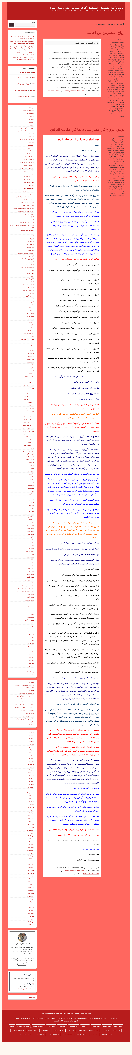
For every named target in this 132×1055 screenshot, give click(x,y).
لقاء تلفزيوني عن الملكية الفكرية (26, 699)
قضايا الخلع (31, 520)
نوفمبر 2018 (31, 784)
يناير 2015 (31, 859)
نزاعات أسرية (30, 629)
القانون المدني (107, 1026)
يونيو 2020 (31, 761)
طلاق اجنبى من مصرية (28, 474)
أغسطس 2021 (30, 747)
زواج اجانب (118, 85)
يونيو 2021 (31, 752)
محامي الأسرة (30, 577)
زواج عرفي (112, 93)
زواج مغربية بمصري (29, 439)
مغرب (32, 611)
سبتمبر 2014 (31, 870)
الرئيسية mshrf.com (107, 1034)
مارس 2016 (31, 833)
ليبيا (33, 554)
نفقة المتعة (31, 651)
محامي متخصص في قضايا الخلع (26, 586)
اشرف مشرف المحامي (115, 53)
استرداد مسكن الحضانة (28, 188)
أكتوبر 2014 (31, 867)
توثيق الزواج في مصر (29, 333)
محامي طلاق (31, 583)
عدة (33, 482)
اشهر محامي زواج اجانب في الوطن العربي (116, 57)
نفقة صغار (31, 660)
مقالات (32, 614)
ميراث (32, 626)
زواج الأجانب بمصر (115, 163)
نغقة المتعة (31, 634)
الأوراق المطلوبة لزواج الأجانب (26, 222)
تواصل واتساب (22, 964)
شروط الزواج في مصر (114, 110)
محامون (32, 563)
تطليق (32, 325)
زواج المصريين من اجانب (105, 33)
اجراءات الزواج (30, 153)
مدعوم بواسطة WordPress (48, 1013)
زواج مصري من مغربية (28, 434)
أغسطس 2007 (30, 896)
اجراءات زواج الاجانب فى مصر (26, 168)
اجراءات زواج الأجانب (119, 46)
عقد (33, 491)
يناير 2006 (31, 925)
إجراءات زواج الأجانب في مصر (26, 139)
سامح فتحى (32, 90)
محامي (122, 113)
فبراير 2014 (31, 873)
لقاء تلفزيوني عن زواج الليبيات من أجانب (24, 704)
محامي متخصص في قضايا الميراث (25, 591)
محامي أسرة (31, 571)
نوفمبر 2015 (31, 844)
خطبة (32, 365)
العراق (32, 276)
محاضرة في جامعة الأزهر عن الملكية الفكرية (23, 716)
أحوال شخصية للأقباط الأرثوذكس (26, 131)
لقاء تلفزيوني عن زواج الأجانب (26, 701)
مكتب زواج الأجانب (112, 113)
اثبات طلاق (31, 151)
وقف (33, 674)
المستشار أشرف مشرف (28, 290)
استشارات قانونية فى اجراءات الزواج (25, 197)
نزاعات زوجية (30, 631)
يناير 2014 (31, 876)
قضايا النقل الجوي (39, 1034)
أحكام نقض (31, 122)
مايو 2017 (31, 827)
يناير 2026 (31, 732)
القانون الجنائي (118, 1026)
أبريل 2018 (31, 804)
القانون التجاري (96, 1026)
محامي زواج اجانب (29, 580)
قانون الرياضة (85, 1026)
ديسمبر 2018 (30, 781)
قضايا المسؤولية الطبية (25, 1034)
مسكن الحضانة (30, 603)
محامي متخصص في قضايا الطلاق (26, 588)
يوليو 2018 (31, 795)
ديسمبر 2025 (30, 735)
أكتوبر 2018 (31, 787)
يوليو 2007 (31, 899)
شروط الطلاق (30, 454)
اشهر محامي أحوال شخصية (27, 202)
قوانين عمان (31, 540)
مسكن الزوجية (30, 606)
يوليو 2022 (31, 744)
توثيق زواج (115, 81)
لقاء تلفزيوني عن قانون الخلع (27, 710)
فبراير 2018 (31, 810)
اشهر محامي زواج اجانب (118, 55)
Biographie (31, 682)
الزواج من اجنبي (112, 74)
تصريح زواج (110, 79)
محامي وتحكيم (105, 1030)
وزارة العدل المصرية (29, 672)
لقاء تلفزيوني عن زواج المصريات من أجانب (23, 707)
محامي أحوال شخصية (29, 568)
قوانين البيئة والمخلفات (81, 1034)
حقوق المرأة (31, 356)
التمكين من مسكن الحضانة (27, 230)
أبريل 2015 (31, 853)
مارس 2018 (31, 807)
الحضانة (32, 233)
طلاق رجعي (31, 477)
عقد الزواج (31, 494)
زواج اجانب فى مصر (116, 161)
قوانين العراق (30, 528)
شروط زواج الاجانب (119, 111)
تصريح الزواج (117, 79)
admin (33, 77)
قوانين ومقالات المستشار (18, 1030)
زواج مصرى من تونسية (113, 171)
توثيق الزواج (121, 81)
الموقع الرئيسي (116, 1030)
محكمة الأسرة (117, 193)
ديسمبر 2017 (30, 816)
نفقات (32, 637)
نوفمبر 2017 (31, 818)
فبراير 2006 (31, 922)
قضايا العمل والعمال (67, 1034)
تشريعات (32, 310)
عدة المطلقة (31, 485)
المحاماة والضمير (45, 1030)
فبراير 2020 (31, 764)
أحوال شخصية (30, 125)
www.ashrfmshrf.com (91, 873)
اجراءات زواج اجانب (116, 44)
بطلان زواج (31, 307)
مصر (119, 113)
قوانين (32, 522)
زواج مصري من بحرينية (28, 422)
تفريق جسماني (30, 327)
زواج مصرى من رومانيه (114, 98)
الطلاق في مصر (30, 273)
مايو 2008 (31, 884)
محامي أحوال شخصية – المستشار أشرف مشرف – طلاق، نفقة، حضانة (86, 7)
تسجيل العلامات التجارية (23, 1026)
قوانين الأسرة (30, 525)
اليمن (32, 302)
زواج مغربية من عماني (28, 442)
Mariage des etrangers (118, 42)
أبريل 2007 (31, 904)
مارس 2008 (31, 887)
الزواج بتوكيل (113, 68)
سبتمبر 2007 (31, 893)
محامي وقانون (70, 1030)
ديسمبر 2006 (30, 910)
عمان (32, 502)
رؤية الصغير (31, 373)
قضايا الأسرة (31, 517)
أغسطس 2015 (30, 850)
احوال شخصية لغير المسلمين (27, 179)
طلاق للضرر (31, 479)
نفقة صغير (31, 663)
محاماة (119, 191)
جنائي (32, 345)
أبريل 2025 (31, 741)
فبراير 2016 (31, 836)
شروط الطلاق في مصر (28, 456)
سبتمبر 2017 (31, 824)
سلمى (33, 72)
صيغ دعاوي (31, 465)
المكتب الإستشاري (32, 1030)
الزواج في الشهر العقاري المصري (116, 70)
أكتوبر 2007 (31, 890)
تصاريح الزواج (30, 316)
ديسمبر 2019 (30, 767)
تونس (32, 342)
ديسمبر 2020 (30, 758)
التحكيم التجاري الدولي (38, 1026)
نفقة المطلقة (30, 654)
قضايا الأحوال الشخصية (28, 514)
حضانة (32, 348)
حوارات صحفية (30, 362)
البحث (33, 22)
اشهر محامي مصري (29, 214)
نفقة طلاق (31, 666)
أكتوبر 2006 (31, 913)
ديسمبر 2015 (30, 841)
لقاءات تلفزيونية (30, 551)
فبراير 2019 (31, 775)
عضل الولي (31, 488)
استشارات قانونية (29, 194)
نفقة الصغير (31, 646)
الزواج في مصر (120, 72)
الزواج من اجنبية (120, 76)
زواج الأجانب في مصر (29, 396)
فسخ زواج (31, 505)
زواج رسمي (118, 93)
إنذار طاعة (31, 142)
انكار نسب (31, 304)
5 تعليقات (122, 198)
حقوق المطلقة (30, 359)
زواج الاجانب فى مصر (116, 167)
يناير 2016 (31, 838)
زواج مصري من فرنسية (118, 106)
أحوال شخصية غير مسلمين (27, 128)
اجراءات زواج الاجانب (29, 165)
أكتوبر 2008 (31, 881)
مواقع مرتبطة (30, 722)
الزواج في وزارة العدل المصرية (26, 259)
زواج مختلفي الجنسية (29, 411)
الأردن (32, 219)
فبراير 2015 (31, 856)
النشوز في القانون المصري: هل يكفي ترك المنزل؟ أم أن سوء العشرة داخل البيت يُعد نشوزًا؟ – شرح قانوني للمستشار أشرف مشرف (21, 48)
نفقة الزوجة (31, 643)
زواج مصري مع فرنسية (118, 100)
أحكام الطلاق (31, 119)
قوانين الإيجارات (81, 1030)
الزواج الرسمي (120, 66)
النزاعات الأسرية (30, 296)
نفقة (33, 640)
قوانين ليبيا (31, 545)
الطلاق (32, 270)
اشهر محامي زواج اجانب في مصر (26, 211)
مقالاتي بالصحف (30, 617)
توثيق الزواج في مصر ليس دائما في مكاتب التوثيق (87, 129)
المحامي (32, 282)
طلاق (32, 468)
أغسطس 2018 (30, 793)
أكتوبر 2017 (31, 821)
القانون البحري (51, 1026)
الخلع (33, 236)
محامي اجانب (30, 574)
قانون (122, 191)
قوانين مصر (111, 111)
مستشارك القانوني (29, 600)
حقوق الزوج (31, 353)
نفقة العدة (31, 649)
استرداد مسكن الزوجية (28, 191)
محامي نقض (31, 594)
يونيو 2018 (31, 798)
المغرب (32, 293)
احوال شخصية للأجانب (28, 182)
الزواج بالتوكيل (120, 68)
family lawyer (30, 108)
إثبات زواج (31, 133)
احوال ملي (31, 185)
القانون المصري (30, 279)
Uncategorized (30, 113)
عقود (32, 497)
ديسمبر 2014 (30, 861)
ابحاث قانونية (31, 145)
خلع (33, 370)
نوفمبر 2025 (31, 738)
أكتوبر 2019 (31, 773)
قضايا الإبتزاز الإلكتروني (53, 1034)
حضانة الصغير (30, 350)
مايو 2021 (31, 755)
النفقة (32, 299)
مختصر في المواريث (25, 72)
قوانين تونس (31, 537)
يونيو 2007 (31, 902)
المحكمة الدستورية (29, 287)
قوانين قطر (31, 542)
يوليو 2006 (31, 916)
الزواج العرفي (112, 66)
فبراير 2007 (31, 907)
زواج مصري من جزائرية (114, 104)
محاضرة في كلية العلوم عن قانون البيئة (24, 719)
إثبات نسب (31, 136)
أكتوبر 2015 (31, 847)
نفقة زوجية (31, 657)
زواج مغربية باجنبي (115, 182)
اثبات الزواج (31, 148)
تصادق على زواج (30, 313)
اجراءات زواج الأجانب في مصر (26, 162)
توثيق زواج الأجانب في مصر (27, 339)
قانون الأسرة (31, 511)
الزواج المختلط (30, 244)
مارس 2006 (31, 919)
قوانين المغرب (30, 531)
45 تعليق (122, 116)
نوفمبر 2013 (31, 879)
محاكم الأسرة (30, 557)
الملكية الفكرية (62, 1026)
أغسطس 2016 (30, 830)
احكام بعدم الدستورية (29, 171)
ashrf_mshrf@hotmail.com (74, 91)
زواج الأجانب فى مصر (115, 89)
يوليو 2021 (31, 750)
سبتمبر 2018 (31, 790)
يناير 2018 (31, 813)
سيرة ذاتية (31, 690)
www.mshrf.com (54, 91)
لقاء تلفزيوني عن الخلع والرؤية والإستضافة (23, 696)
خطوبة (111, 83)
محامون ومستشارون (58, 1030)
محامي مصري (94, 1034)
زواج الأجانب (118, 87)
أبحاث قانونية (31, 116)
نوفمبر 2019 (31, 770)
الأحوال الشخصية (30, 217)
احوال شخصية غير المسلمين (27, 176)
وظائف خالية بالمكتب (29, 724)
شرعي (122, 188)
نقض (33, 669)
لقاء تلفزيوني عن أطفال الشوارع (26, 693)
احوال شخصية (116, 49)
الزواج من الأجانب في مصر (27, 267)
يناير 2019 (31, 778)
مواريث (32, 623)
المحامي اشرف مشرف (28, 284)
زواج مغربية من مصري (114, 186)
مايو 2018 (31, 801)
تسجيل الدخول (31, 997)
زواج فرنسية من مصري (118, 95)
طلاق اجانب (111, 189)
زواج (123, 85)
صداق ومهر (31, 462)
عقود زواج (31, 499)
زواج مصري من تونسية (114, 176)
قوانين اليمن (31, 534)
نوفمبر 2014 (31, 864)
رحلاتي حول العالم (29, 376)
